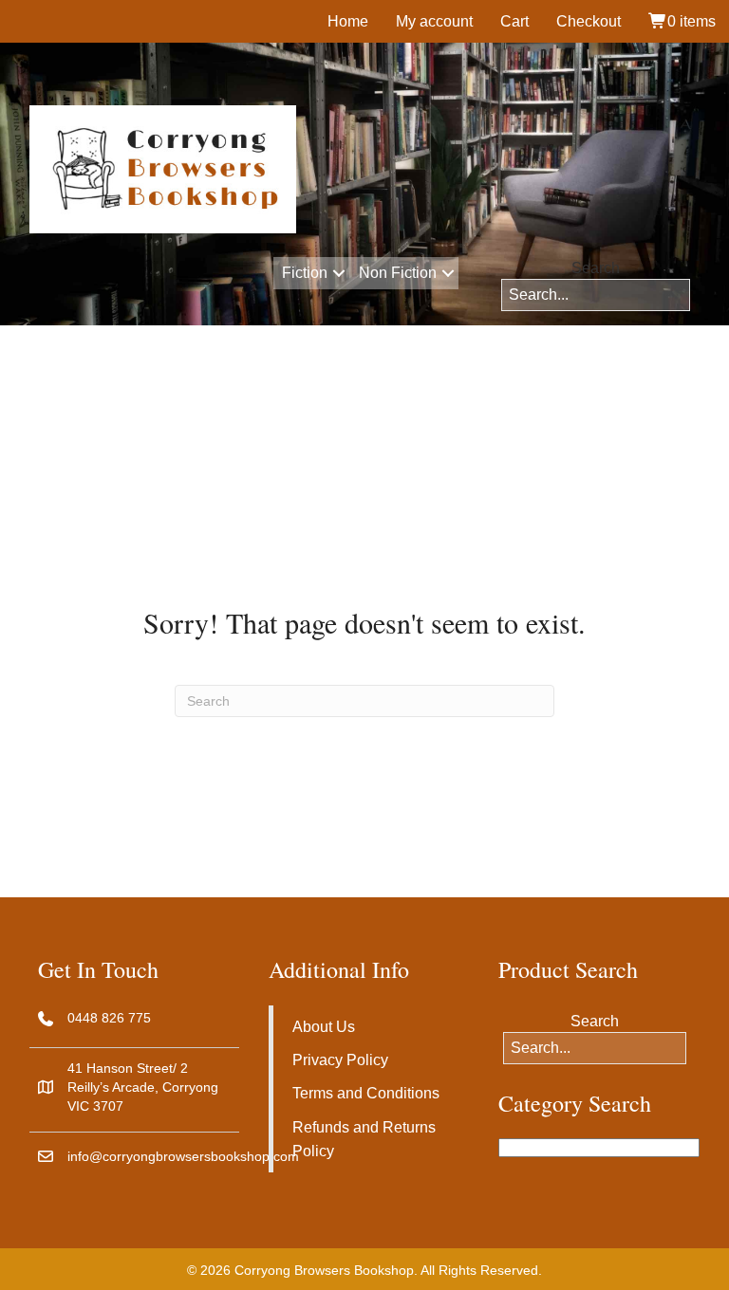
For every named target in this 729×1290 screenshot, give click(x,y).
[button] (338, 273)
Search (595, 268)
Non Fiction (398, 273)
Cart (514, 21)
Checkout (588, 21)
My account (434, 21)
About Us (323, 1027)
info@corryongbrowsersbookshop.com (183, 1156)
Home (347, 21)
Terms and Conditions (365, 1093)
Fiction (304, 273)
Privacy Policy (340, 1060)
